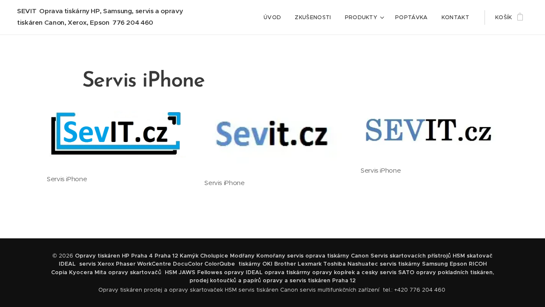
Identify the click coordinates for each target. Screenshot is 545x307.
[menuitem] (274, 17)
